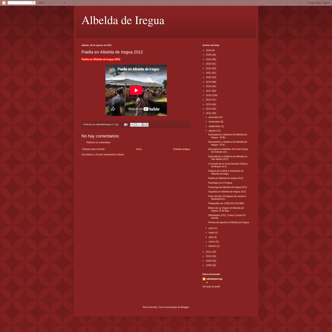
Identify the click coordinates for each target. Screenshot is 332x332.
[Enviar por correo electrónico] (132, 125)
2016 (209, 95)
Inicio (139, 149)
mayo (212, 232)
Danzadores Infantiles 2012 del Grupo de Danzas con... (228, 150)
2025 (209, 54)
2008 (209, 265)
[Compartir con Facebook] (143, 125)
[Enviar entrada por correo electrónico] (125, 124)
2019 (209, 82)
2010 (209, 256)
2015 (209, 99)
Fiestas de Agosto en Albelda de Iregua (228, 222)
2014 (209, 104)
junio (211, 228)
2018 (209, 86)
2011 (209, 251)
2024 (209, 59)
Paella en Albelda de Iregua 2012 (225, 178)
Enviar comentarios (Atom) (110, 154)
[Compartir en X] (139, 125)
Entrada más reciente (93, 149)
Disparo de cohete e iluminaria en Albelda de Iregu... (226, 172)
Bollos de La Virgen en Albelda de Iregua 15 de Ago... (226, 209)
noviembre (214, 121)
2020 (209, 77)
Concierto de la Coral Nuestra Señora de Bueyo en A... (228, 165)
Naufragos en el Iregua (220, 182)
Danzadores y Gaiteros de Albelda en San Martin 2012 (227, 158)
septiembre (215, 126)
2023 (209, 63)
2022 (209, 68)
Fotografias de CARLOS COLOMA (226, 203)
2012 (209, 113)
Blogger (185, 307)
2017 (209, 91)
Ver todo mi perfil (211, 286)
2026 (209, 50)
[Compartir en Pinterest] (147, 125)
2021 (209, 73)
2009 (209, 261)
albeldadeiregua (214, 281)
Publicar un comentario (98, 142)
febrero (213, 246)
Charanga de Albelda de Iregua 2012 (227, 187)
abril (211, 237)
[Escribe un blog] (136, 125)
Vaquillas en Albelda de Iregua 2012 (227, 191)
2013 (209, 108)
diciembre (214, 117)
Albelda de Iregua (122, 19)
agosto (212, 130)
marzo (212, 241)
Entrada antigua (181, 149)
